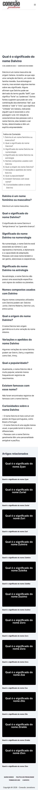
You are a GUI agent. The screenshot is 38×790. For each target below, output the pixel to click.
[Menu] (35, 5)
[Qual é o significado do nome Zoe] (19, 675)
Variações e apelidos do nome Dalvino (18, 171)
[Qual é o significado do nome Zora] (19, 649)
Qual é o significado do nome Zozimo (16, 610)
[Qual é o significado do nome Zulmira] (19, 545)
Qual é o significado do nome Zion (15, 766)
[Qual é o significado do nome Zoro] (19, 623)
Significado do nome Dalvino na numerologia (19, 150)
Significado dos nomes (25, 66)
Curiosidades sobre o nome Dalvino (18, 186)
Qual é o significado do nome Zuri (15, 531)
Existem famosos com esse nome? (17, 180)
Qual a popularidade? (14, 176)
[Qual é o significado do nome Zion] (19, 753)
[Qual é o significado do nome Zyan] (19, 466)
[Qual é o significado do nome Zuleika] (19, 571)
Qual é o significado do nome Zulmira (16, 558)
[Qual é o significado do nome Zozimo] (19, 597)
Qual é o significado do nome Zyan (15, 479)
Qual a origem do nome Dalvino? (19, 167)
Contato (26, 780)
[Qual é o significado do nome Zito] (19, 701)
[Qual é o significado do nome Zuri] (19, 519)
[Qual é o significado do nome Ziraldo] (19, 727)
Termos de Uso (14, 780)
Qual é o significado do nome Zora (15, 662)
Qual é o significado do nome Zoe (15, 688)
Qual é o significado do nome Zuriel (15, 505)
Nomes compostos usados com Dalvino (19, 162)
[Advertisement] (19, 29)
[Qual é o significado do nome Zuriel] (19, 492)
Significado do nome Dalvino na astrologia (19, 156)
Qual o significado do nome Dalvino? (17, 144)
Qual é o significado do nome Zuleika (16, 584)
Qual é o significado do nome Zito (15, 714)
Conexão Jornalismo (27, 787)
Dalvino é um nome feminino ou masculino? (18, 138)
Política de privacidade (25, 777)
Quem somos (9, 777)
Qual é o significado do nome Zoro (15, 636)
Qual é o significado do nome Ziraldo (16, 740)
